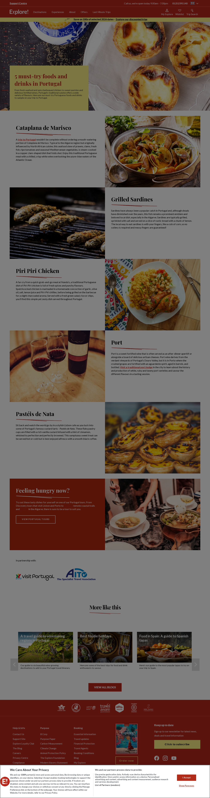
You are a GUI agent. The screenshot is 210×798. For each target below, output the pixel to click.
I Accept (186, 777)
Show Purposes (186, 786)
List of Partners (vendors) (107, 785)
